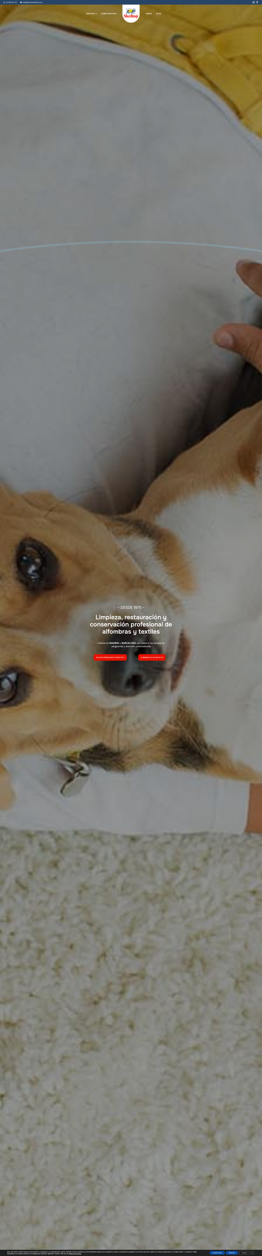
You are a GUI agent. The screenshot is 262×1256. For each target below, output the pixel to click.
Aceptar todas (217, 1253)
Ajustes (244, 1253)
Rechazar (232, 1253)
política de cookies (75, 1254)
